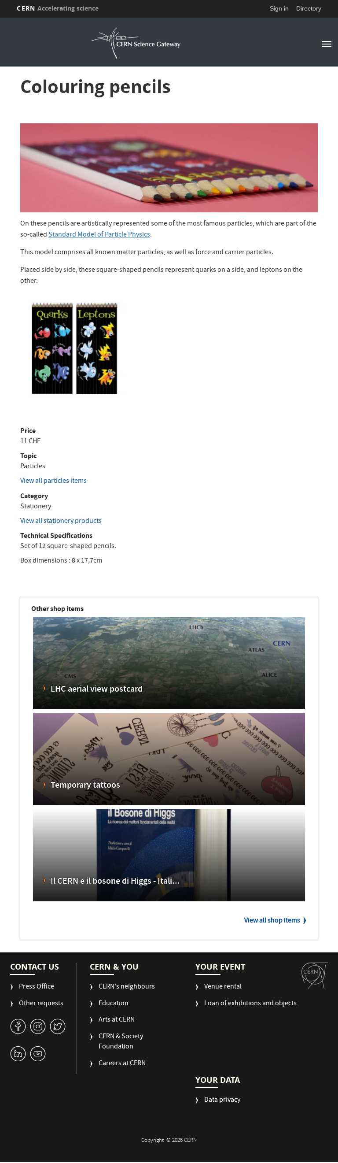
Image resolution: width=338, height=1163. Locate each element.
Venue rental (223, 987)
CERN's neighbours (127, 987)
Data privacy (222, 1101)
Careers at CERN (122, 1064)
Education (114, 1004)
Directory (308, 8)
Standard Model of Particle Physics (99, 235)
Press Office (36, 987)
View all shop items (272, 921)
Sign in (279, 8)
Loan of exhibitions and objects (250, 1004)
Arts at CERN (117, 1020)
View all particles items (53, 481)
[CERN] (314, 976)
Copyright (153, 1141)
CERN (58, 8)
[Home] (136, 43)
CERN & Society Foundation (121, 1042)
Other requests (41, 1004)
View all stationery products (61, 521)
